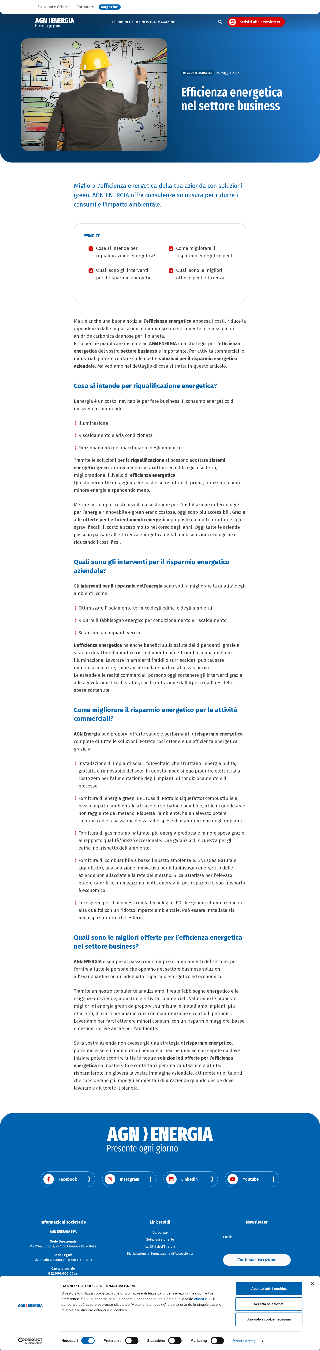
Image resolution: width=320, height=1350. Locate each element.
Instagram (129, 1179)
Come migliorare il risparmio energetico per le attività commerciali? (205, 255)
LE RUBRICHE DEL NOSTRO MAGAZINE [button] (143, 22)
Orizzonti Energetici (197, 72)
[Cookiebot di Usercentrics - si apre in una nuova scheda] (30, 1340)
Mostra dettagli (245, 1341)
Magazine (109, 7)
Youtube (251, 1179)
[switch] (131, 1340)
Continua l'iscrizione (256, 1259)
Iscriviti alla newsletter (259, 22)
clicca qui (202, 1299)
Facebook (68, 1179)
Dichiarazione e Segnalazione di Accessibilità (160, 1254)
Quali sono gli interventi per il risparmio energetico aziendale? (125, 277)
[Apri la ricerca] (219, 22)
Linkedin (189, 1179)
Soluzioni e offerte (160, 1240)
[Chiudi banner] (312, 1283)
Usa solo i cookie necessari (269, 1319)
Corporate (85, 7)
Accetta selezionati (268, 1304)
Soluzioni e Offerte (53, 7)
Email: (227, 1237)
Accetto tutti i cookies (269, 1289)
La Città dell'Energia (160, 1247)
